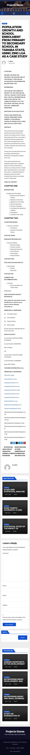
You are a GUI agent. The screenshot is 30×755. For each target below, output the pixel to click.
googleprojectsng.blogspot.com (12, 404)
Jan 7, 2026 (8, 666)
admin (11, 61)
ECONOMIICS (6, 677)
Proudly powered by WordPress (10, 742)
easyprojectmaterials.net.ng (11, 386)
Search (4, 632)
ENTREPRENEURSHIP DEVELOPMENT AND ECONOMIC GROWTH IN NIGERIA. (14, 682)
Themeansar (15, 744)
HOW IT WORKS (20, 748)
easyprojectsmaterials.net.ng (12, 390)
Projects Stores (15, 5)
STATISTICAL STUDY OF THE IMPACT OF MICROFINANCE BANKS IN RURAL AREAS (14, 529)
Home (7, 748)
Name (5, 585)
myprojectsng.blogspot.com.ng (12, 408)
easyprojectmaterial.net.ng (11, 397)
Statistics (4, 23)
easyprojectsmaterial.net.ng (11, 393)
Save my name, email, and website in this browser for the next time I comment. (14, 618)
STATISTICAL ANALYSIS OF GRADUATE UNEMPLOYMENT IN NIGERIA (8, 451)
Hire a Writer (12, 748)
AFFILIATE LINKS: (9, 375)
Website (5, 605)
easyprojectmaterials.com (11, 382)
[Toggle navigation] (14, 13)
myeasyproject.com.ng (10, 379)
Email (5, 595)
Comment (6, 553)
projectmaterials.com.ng (10, 401)
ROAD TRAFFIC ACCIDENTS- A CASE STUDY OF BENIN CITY (14, 510)
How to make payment (15, 751)
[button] (24, 13)
